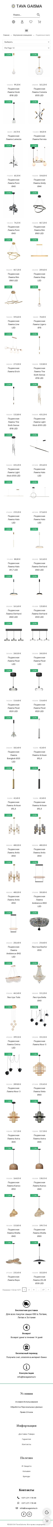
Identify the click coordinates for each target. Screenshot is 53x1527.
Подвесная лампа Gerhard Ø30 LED (39, 613)
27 (43, 1290)
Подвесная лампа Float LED (14, 660)
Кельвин (26, 1471)
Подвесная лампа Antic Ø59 (13, 852)
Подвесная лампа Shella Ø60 (39, 1232)
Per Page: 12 (9, 48)
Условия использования (26, 1402)
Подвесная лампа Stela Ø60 (39, 1091)
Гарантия (26, 1439)
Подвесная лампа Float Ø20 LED (14, 708)
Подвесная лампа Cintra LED (13, 1044)
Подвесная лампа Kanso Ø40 (39, 1185)
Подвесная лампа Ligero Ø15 (39, 324)
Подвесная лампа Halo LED (39, 472)
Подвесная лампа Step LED (39, 277)
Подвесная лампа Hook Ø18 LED (13, 92)
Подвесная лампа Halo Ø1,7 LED (13, 566)
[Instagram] (29, 1514)
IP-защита (26, 1466)
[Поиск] (38, 14)
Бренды (26, 1476)
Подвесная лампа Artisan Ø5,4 (39, 755)
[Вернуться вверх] (47, 1521)
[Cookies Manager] (47, 1512)
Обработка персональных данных (26, 1407)
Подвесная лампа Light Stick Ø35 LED (39, 421)
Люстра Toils (13, 997)
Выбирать (9, 42)
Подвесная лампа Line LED (13, 324)
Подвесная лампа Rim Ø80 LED (39, 230)
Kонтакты (26, 1444)
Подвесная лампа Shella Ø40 (13, 1232)
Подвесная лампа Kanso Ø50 (13, 1185)
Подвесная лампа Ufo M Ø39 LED (39, 1280)
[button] (27, 31)
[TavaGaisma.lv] (26, 6)
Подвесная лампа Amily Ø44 (39, 183)
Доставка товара (26, 1434)
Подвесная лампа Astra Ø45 (13, 1138)
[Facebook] (23, 1514)
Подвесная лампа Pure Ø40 (13, 183)
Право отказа (26, 1412)
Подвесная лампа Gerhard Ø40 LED (39, 566)
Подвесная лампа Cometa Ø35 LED (39, 92)
